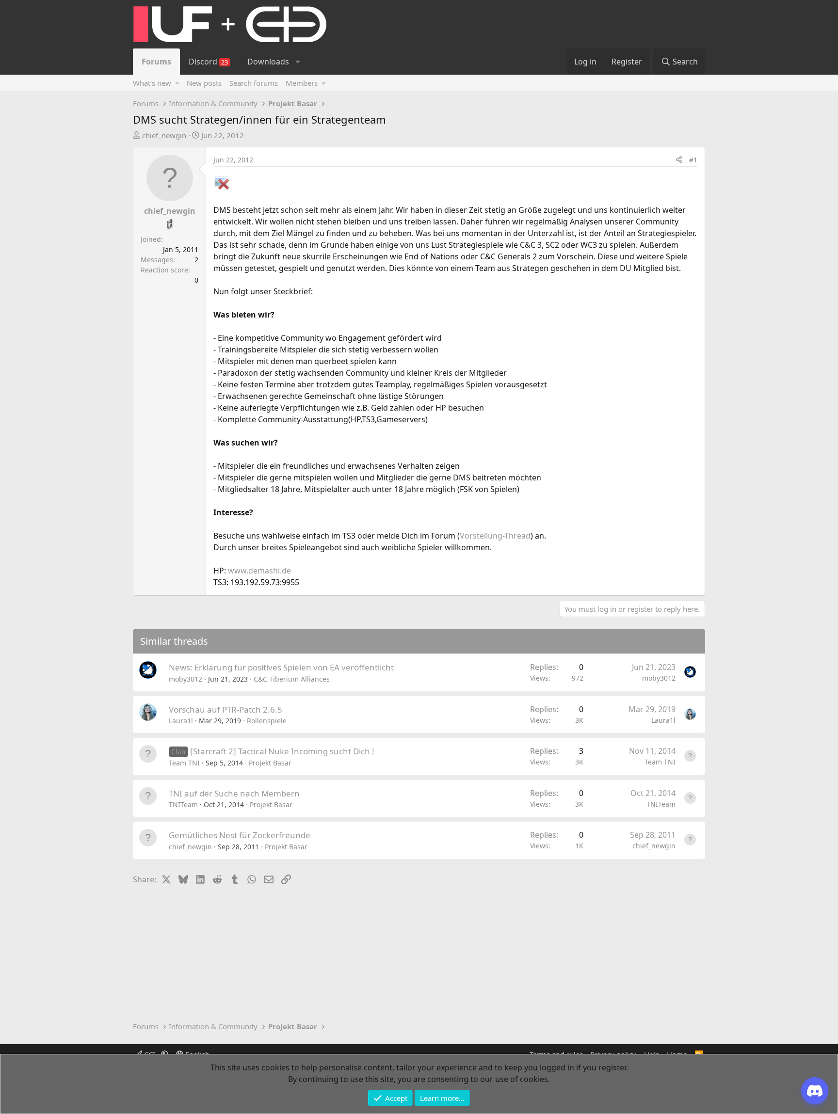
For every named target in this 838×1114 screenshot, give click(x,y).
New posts (204, 83)
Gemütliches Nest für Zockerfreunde (239, 835)
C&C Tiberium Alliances (292, 679)
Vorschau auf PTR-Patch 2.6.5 (225, 709)
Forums (156, 61)
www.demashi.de (259, 570)
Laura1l (181, 720)
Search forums (253, 83)
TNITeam (183, 804)
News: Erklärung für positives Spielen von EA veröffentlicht (281, 667)
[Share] (679, 159)
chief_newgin (164, 135)
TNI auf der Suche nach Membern (234, 793)
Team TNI (184, 762)
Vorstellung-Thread (495, 535)
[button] (297, 61)
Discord (208, 61)
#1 (693, 159)
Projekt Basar (270, 762)
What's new (152, 83)
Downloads (268, 61)
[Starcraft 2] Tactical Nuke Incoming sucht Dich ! (282, 751)
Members (302, 83)
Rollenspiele (267, 720)
